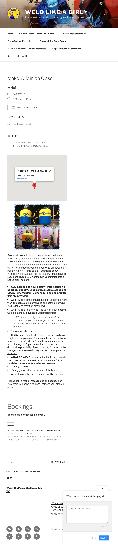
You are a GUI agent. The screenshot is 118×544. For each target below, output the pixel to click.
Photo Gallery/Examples (19, 41)
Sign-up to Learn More (18, 56)
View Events (22, 178)
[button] (34, 186)
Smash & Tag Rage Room (53, 41)
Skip (94, 538)
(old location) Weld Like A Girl (29, 142)
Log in (9, 462)
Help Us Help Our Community (66, 48)
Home (10, 33)
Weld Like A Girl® (56, 12)
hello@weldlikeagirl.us (61, 513)
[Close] (50, 170)
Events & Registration (72, 33)
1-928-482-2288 (59, 510)
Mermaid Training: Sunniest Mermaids (26, 48)
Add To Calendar (25, 108)
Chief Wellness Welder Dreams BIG (37, 33)
